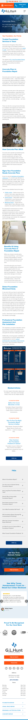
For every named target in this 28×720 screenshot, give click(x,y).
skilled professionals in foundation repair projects (13, 339)
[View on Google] (2, 609)
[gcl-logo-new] (14, 632)
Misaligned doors (9, 202)
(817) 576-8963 (14, 680)
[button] (1, 601)
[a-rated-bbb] (23, 632)
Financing (14, 663)
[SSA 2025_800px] (5, 632)
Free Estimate (8, 5)
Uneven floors (8, 197)
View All (14, 458)
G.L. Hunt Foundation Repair (17, 59)
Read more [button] (6, 603)
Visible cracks (8, 192)
